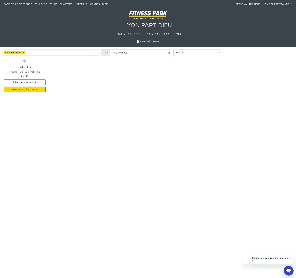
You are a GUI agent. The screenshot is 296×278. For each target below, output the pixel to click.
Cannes (95, 4)
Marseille (81, 4)
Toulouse (41, 4)
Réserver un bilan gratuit (24, 89)
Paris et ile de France (18, 4)
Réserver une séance (24, 82)
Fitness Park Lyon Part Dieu (24, 72)
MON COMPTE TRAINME (276, 4)
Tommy (25, 66)
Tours (53, 4)
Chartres (66, 4)
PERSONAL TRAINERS (248, 4)
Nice (105, 4)
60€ (24, 76)
